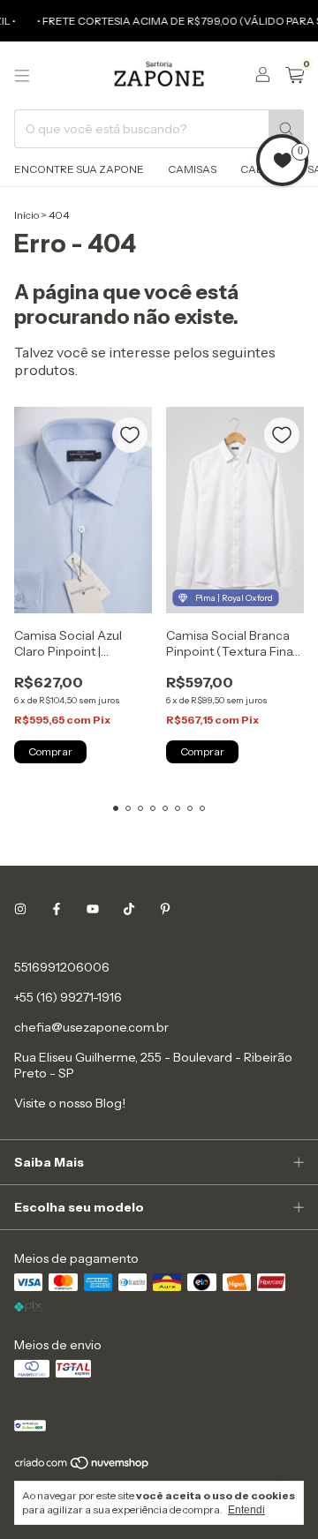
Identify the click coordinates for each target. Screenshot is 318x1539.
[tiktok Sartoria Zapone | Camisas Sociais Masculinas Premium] (129, 909)
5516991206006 (62, 967)
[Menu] (22, 76)
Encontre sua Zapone (79, 169)
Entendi (246, 1510)
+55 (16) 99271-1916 (68, 997)
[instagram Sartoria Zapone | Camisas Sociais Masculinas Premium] (20, 909)
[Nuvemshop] (82, 1466)
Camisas (192, 169)
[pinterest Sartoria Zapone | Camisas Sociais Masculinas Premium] (165, 909)
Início (26, 214)
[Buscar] (286, 128)
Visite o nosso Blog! (69, 1103)
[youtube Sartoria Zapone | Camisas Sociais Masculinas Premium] (93, 909)
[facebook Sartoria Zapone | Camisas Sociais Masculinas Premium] (56, 909)
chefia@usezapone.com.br (91, 1027)
